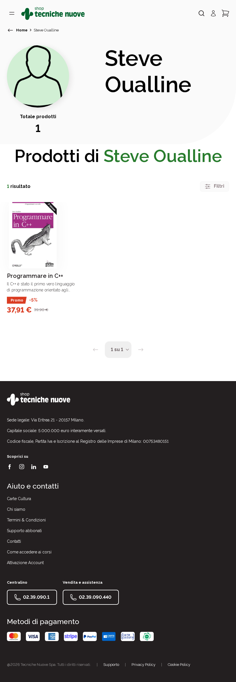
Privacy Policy (143, 664)
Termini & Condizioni (26, 520)
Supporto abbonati (24, 530)
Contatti (14, 541)
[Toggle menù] (12, 13)
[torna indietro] (10, 30)
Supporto (111, 664)
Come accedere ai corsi (29, 552)
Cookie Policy (179, 664)
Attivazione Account (25, 562)
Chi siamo (16, 509)
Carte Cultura (19, 498)
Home (22, 30)
